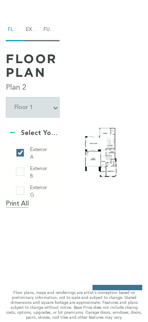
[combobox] (32, 107)
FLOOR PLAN (31, 65)
